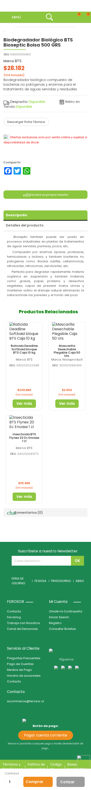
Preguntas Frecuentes (23, 658)
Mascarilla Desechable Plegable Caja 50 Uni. (67, 351)
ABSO (80, 581)
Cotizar (67, 782)
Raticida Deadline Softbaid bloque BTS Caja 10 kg (24, 349)
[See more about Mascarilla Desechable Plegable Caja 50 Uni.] (67, 331)
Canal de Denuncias (22, 629)
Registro (55, 623)
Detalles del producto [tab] (25, 225)
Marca (9, 61)
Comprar (34, 781)
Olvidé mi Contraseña (65, 611)
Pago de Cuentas (20, 664)
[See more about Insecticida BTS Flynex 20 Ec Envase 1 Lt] (24, 422)
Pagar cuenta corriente (45, 735)
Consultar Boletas (62, 629)
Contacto (14, 611)
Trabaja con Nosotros (23, 623)
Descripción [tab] (16, 215)
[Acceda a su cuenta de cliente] (59, 17)
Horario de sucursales (24, 675)
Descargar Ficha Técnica (26, 122)
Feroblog (14, 617)
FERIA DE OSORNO (18, 580)
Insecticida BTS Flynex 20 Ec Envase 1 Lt (24, 437)
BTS (18, 61)
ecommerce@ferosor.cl (25, 701)
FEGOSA (40, 581)
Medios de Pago (19, 670)
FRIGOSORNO (61, 581)
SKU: (12, 365)
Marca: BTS (24, 359)
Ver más (24, 403)
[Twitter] (17, 171)
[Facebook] (8, 171)
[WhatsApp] (26, 171)
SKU (6, 54)
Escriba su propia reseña (48, 194)
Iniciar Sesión (59, 617)
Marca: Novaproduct (67, 359)
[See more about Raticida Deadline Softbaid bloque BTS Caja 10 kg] (24, 331)
